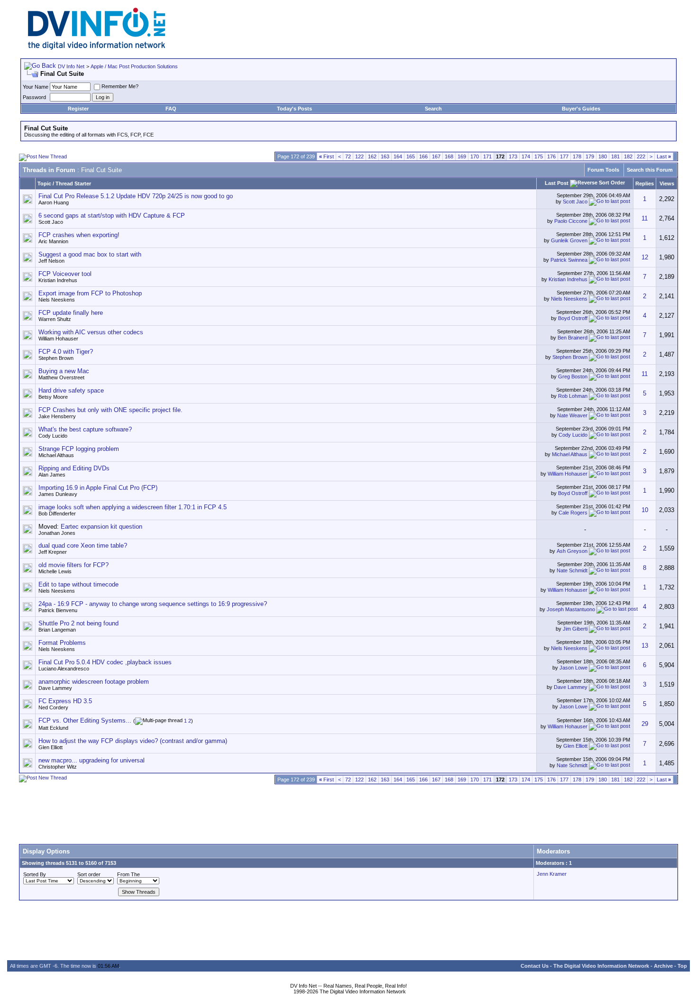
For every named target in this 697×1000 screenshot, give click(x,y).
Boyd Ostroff (572, 318)
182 (628, 156)
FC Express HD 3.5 (65, 701)
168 (449, 156)
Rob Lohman (572, 396)
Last (664, 156)
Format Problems (62, 642)
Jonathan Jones (56, 533)
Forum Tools (603, 170)
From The (128, 874)
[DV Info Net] (97, 47)
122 (359, 156)
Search (433, 108)
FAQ (170, 108)
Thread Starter (73, 183)
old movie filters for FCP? (73, 565)
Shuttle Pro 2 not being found (78, 623)
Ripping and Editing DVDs (74, 468)
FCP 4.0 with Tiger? (65, 351)
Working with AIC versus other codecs (90, 332)
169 (462, 156)
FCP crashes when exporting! (78, 235)
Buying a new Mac (63, 371)
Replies (644, 183)
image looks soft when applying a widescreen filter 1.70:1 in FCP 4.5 (132, 507)
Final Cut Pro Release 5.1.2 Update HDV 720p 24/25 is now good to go (135, 196)
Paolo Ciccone (570, 221)
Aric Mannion (53, 241)
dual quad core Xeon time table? (82, 545)
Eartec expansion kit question (101, 526)
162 (372, 156)
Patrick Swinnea (568, 260)
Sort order (89, 874)
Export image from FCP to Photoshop (90, 293)
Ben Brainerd (572, 337)
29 (645, 723)
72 (348, 156)
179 (590, 156)
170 (474, 156)
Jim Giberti (575, 629)
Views (667, 183)
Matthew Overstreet (61, 377)
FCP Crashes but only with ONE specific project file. (110, 409)
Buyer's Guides (581, 108)
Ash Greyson (572, 551)
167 (436, 156)
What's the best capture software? (85, 429)
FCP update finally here (70, 312)
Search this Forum (650, 170)
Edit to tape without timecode (78, 584)
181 (615, 156)
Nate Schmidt (572, 570)
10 (645, 510)
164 (398, 156)
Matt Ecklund (53, 728)
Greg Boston (572, 376)
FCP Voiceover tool (65, 273)
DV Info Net (71, 66)
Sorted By (34, 874)
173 (513, 156)
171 (487, 156)
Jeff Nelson (51, 261)
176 (551, 156)
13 (645, 645)
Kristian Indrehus (57, 280)
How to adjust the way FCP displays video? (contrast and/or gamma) (132, 740)
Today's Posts (294, 108)
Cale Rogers (573, 512)
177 (564, 156)
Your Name (35, 87)
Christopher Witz (57, 767)
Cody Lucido (52, 436)
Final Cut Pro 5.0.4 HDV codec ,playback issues (105, 662)
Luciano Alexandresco (63, 668)
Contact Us (535, 966)
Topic (44, 183)
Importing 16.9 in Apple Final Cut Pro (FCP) (97, 487)
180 (602, 156)
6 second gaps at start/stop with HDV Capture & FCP (111, 215)
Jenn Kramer (552, 874)
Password (34, 97)
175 (538, 156)
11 (645, 218)
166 (423, 156)
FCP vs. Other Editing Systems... (84, 720)
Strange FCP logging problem (78, 448)
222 (641, 156)
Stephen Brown (55, 358)
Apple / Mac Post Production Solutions (134, 66)
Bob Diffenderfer (57, 513)
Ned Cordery (53, 707)
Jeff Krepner (52, 552)
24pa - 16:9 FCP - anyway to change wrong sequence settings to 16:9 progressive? (152, 603)
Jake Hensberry (57, 416)
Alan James (51, 474)
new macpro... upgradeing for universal (91, 760)
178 (577, 156)
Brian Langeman (57, 630)
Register (78, 108)
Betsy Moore (53, 397)
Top (682, 966)
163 (385, 156)
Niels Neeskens (56, 300)
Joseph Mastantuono (571, 609)
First (326, 156)
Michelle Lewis (55, 571)
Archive (663, 966)
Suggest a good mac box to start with (89, 254)
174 (526, 156)
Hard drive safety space (71, 390)
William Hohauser (58, 338)
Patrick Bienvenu (57, 610)
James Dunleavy (57, 494)
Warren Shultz (54, 319)
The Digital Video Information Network (601, 966)
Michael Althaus (56, 455)
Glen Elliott (50, 747)
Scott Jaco (575, 201)
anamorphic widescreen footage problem (93, 681)
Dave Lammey (55, 688)
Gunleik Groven (569, 240)
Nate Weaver (572, 415)
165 (410, 156)
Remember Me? (119, 86)
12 (645, 257)
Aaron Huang (53, 202)
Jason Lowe (573, 667)
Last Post (557, 183)
